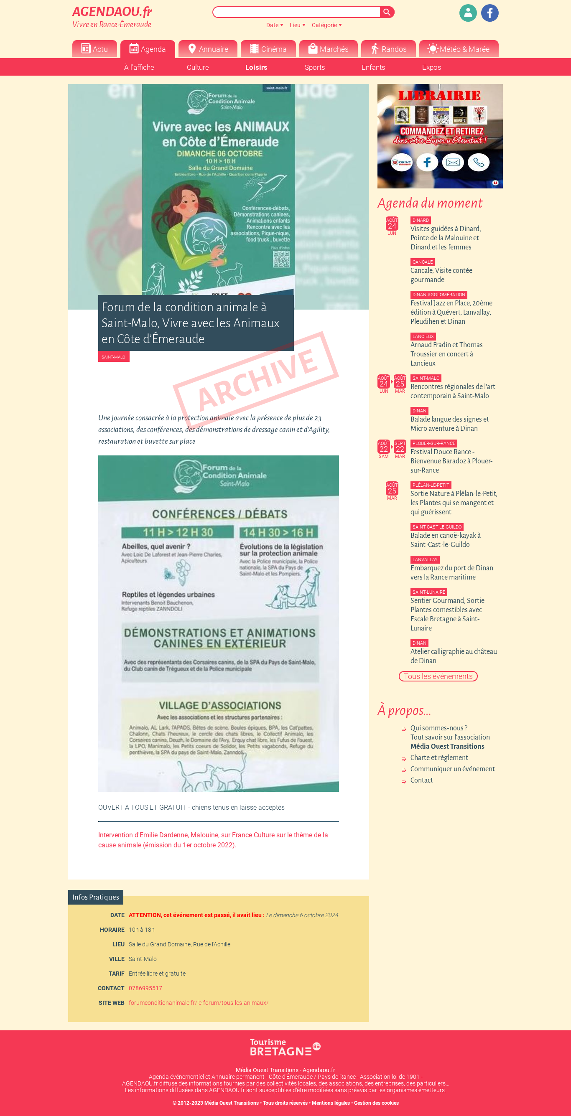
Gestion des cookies (376, 1103)
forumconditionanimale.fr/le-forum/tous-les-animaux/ (199, 1002)
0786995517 (145, 988)
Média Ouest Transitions (231, 1103)
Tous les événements (438, 676)
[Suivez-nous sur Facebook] (490, 13)
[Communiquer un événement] (468, 13)
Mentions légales (331, 1103)
